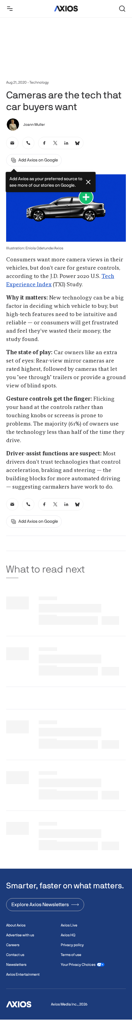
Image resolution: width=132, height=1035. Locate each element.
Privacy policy (72, 945)
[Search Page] (122, 8)
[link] (12, 143)
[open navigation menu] (10, 8)
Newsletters (16, 964)
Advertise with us (20, 935)
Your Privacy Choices (78, 964)
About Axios (15, 925)
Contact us (15, 955)
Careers (12, 945)
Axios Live (69, 925)
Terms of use (71, 955)
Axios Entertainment (23, 974)
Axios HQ (68, 935)
